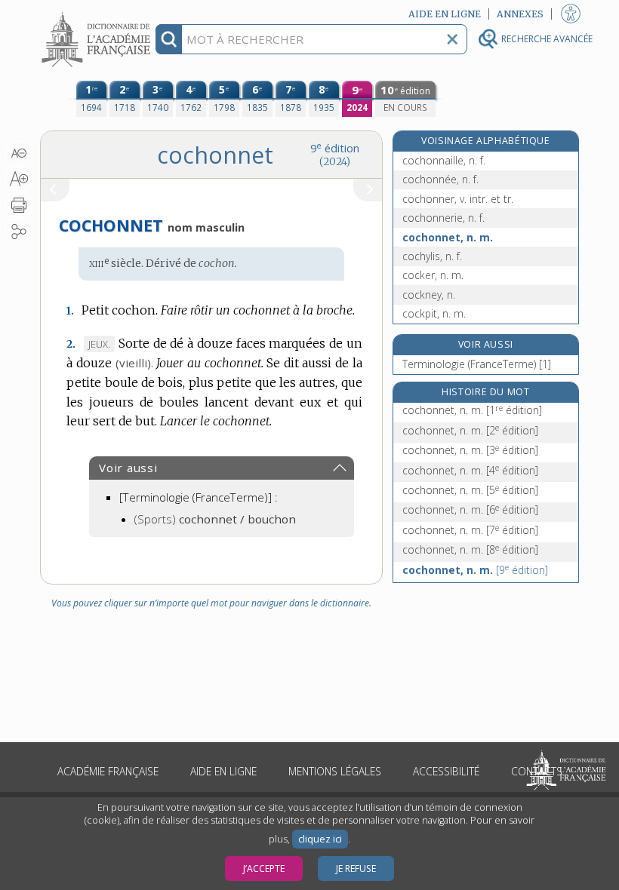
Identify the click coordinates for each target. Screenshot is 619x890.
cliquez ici (320, 839)
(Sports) (215, 518)
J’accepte (264, 868)
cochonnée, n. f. (440, 179)
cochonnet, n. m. (447, 237)
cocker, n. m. (432, 275)
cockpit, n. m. (434, 313)
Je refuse (356, 868)
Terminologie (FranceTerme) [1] (476, 364)
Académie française (108, 771)
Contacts (536, 771)
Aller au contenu (98, 13)
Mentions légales (334, 771)
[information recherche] (169, 39)
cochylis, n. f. (432, 256)
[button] (18, 153)
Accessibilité (446, 771)
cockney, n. (428, 294)
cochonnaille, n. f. (443, 160)
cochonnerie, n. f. (443, 217)
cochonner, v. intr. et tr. (457, 199)
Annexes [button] (520, 14)
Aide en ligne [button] (444, 14)
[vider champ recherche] (452, 39)
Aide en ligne (223, 771)
